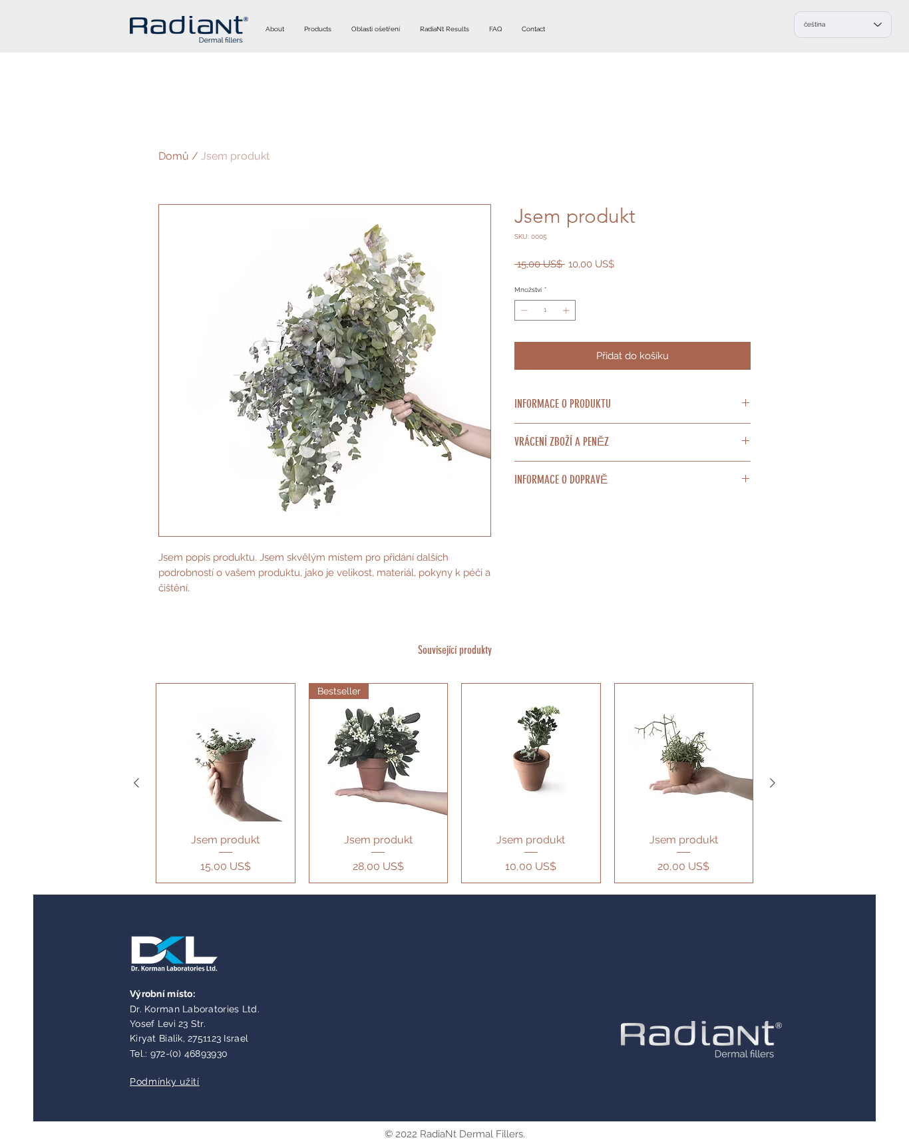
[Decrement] (522, 310)
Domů (173, 156)
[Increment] (567, 310)
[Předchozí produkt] (136, 783)
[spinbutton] (545, 310)
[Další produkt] (773, 783)
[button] (317, 29)
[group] (454, 783)
